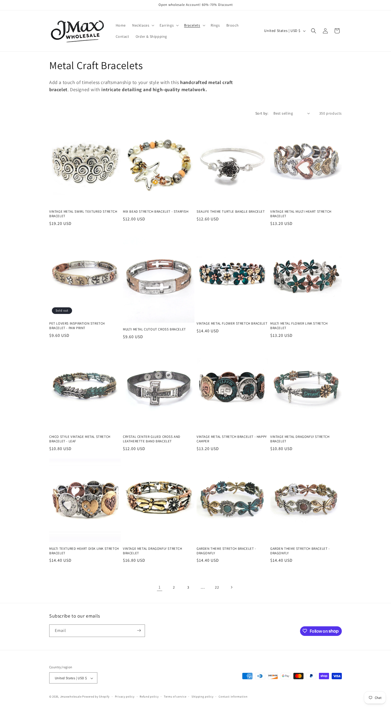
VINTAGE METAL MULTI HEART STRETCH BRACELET (300, 213)
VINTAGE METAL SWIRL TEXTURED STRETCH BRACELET (83, 213)
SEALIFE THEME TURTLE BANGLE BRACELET (231, 211)
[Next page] (231, 587)
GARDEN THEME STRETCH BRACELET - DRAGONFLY (226, 551)
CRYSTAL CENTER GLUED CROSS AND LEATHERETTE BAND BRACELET (151, 439)
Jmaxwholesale (71, 697)
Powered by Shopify (96, 697)
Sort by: (261, 113)
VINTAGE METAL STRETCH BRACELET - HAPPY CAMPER (232, 439)
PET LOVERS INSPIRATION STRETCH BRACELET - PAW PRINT (77, 325)
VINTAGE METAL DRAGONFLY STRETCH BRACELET (300, 439)
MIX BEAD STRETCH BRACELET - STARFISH (156, 211)
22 (217, 587)
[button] (142, 25)
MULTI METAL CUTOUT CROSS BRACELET (154, 329)
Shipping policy (203, 696)
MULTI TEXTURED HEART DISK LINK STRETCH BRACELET (84, 551)
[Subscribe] (139, 630)
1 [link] (160, 587)
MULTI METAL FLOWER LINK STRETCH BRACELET (299, 325)
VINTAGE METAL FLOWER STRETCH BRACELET (232, 323)
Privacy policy (125, 696)
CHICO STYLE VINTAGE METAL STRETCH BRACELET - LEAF (79, 439)
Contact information (233, 696)
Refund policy (149, 696)
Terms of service (175, 696)
